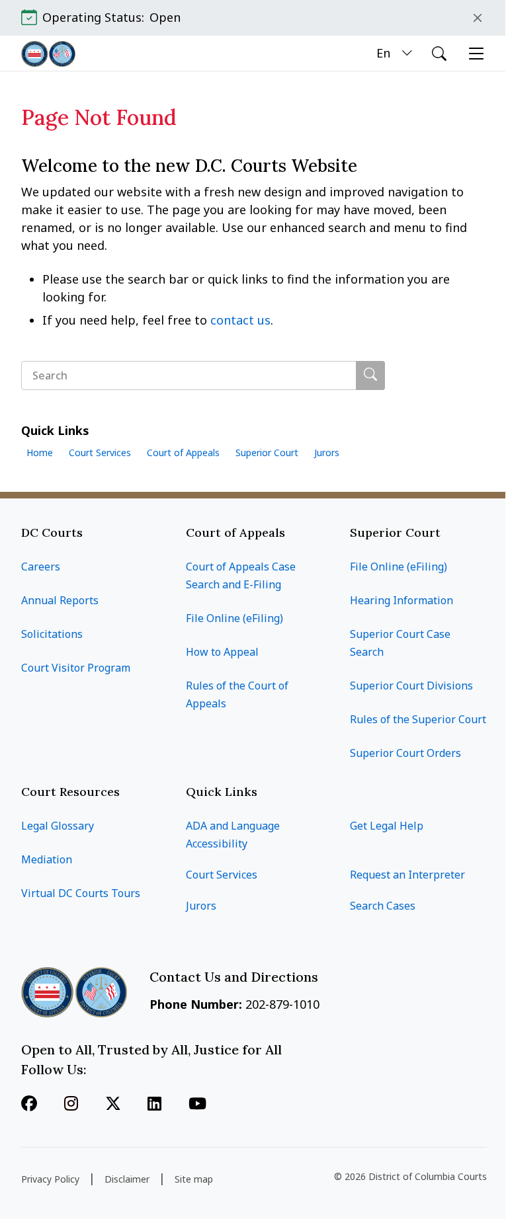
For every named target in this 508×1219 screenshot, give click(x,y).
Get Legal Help (386, 825)
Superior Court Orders (405, 753)
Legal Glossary (57, 825)
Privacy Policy (50, 1179)
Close (477, 18)
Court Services (100, 452)
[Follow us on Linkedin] (154, 1105)
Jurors (326, 452)
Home (39, 452)
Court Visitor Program (75, 667)
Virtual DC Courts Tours (80, 893)
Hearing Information (401, 600)
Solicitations (52, 634)
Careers (40, 566)
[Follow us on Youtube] (197, 1105)
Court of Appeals (183, 452)
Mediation (46, 859)
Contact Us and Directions (235, 976)
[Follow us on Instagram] (71, 1105)
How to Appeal (222, 652)
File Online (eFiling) (234, 618)
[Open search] (439, 53)
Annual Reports (60, 600)
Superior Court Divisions (411, 685)
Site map (194, 1179)
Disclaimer (127, 1179)
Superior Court (266, 452)
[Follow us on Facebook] (29, 1105)
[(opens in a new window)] (113, 1105)
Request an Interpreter (407, 874)
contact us (240, 320)
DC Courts (52, 532)
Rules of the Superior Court (418, 719)
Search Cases (382, 905)
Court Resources (70, 791)
